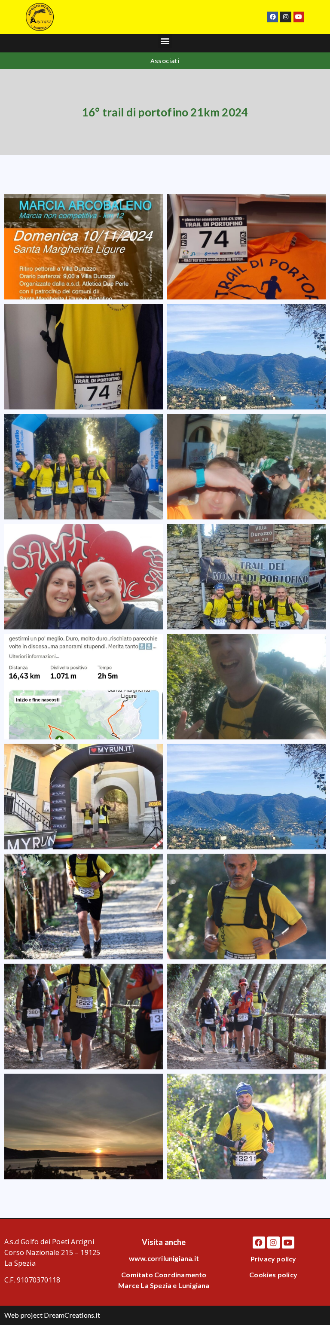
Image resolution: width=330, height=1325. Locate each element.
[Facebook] (272, 17)
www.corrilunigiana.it (164, 1258)
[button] (165, 41)
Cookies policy (273, 1274)
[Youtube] (298, 17)
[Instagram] (285, 17)
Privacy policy (273, 1259)
